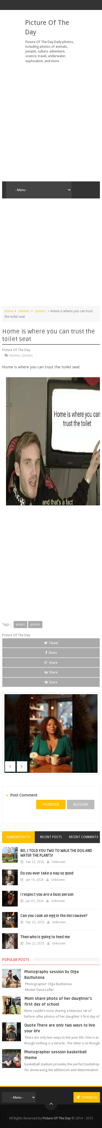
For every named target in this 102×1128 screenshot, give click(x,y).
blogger (80, 804)
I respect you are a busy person (46, 894)
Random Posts (18, 837)
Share (52, 653)
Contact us (89, 1097)
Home (9, 311)
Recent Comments (83, 837)
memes (23, 311)
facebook (51, 804)
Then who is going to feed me (45, 937)
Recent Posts (51, 837)
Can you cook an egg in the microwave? (53, 916)
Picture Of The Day (57, 1118)
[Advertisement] (51, 122)
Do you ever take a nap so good (46, 873)
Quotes (40, 311)
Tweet (53, 643)
